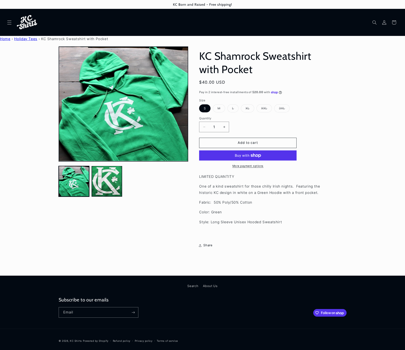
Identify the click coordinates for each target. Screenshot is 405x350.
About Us (210, 286)
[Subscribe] (133, 312)
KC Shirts (76, 340)
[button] (9, 22)
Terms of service (167, 340)
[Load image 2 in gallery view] (107, 181)
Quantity (205, 118)
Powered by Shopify (95, 340)
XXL (266, 109)
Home (5, 39)
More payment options (248, 166)
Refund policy (122, 340)
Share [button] (207, 245)
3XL (284, 109)
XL (250, 109)
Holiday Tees (25, 39)
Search (192, 286)
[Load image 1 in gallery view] (74, 181)
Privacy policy (144, 340)
